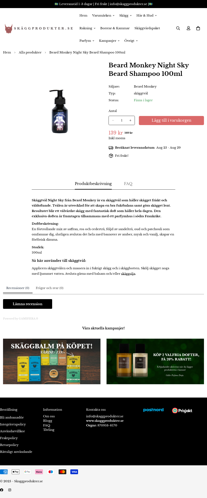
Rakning (85, 28)
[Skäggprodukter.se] (38, 28)
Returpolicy (9, 445)
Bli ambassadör (12, 417)
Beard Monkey (145, 86)
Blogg (47, 421)
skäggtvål (141, 93)
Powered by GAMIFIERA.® (20, 318)
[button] (198, 28)
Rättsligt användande (16, 452)
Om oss (49, 416)
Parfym (85, 41)
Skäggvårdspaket (147, 28)
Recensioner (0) (17, 288)
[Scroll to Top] (199, 476)
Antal (113, 111)
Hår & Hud (144, 15)
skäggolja (128, 274)
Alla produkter (30, 52)
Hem (83, 15)
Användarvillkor (12, 431)
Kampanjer (107, 41)
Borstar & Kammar (115, 28)
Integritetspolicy (13, 424)
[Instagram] (9, 490)
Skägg (123, 15)
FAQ (46, 425)
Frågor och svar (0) (49, 288)
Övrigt (129, 41)
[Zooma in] (94, 69)
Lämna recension (27, 304)
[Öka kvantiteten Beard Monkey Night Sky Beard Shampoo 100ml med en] (130, 120)
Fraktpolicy (9, 438)
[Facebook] (1, 490)
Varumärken (101, 15)
